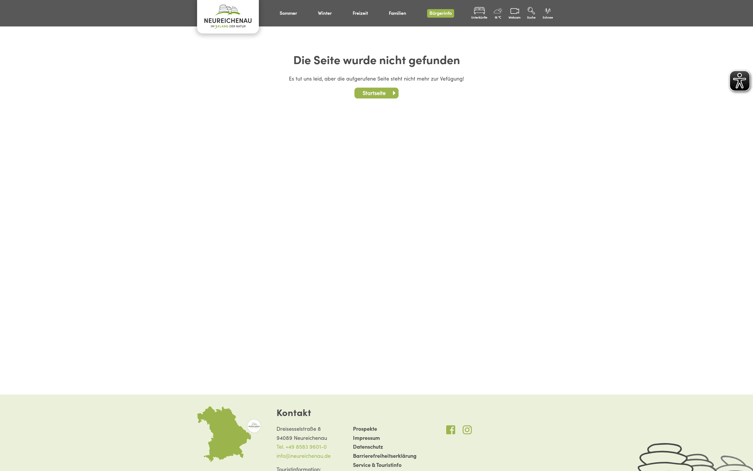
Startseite (374, 93)
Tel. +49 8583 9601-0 (301, 446)
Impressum (366, 438)
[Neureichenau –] (228, 17)
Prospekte (365, 428)
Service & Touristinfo (377, 465)
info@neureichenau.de (303, 455)
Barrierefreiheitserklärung (385, 455)
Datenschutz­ (368, 446)
